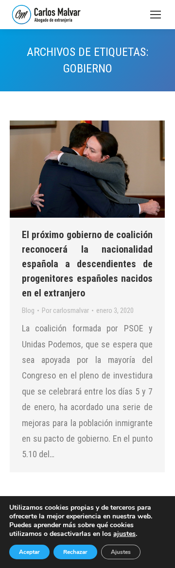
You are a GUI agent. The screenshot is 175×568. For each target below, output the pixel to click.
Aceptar (29, 552)
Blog (28, 310)
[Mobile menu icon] (155, 14)
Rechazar (75, 552)
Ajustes (121, 552)
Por (65, 310)
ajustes (124, 534)
